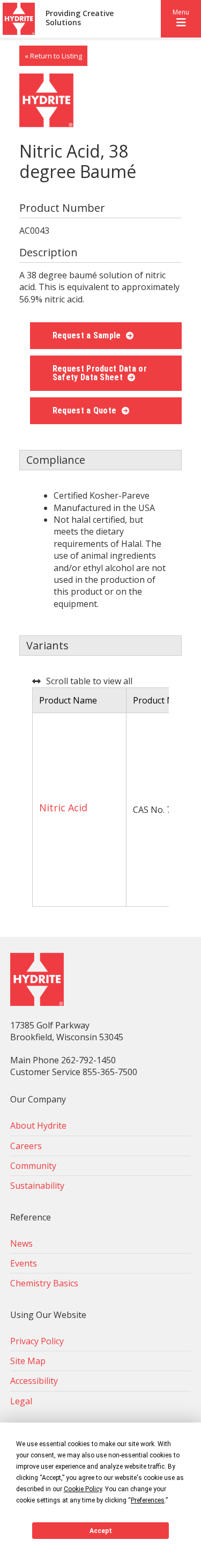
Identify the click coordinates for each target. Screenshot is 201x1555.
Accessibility (34, 1381)
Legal (21, 1401)
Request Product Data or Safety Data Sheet (100, 373)
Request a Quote (86, 410)
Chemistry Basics (44, 1283)
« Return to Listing (53, 56)
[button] (181, 19)
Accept (101, 1531)
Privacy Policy (37, 1341)
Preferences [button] (148, 1500)
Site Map (28, 1361)
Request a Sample (88, 335)
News (21, 1243)
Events (23, 1263)
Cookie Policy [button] (83, 1489)
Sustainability (37, 1185)
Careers (26, 1146)
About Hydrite (38, 1125)
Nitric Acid (63, 807)
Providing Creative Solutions (80, 18)
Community (33, 1166)
